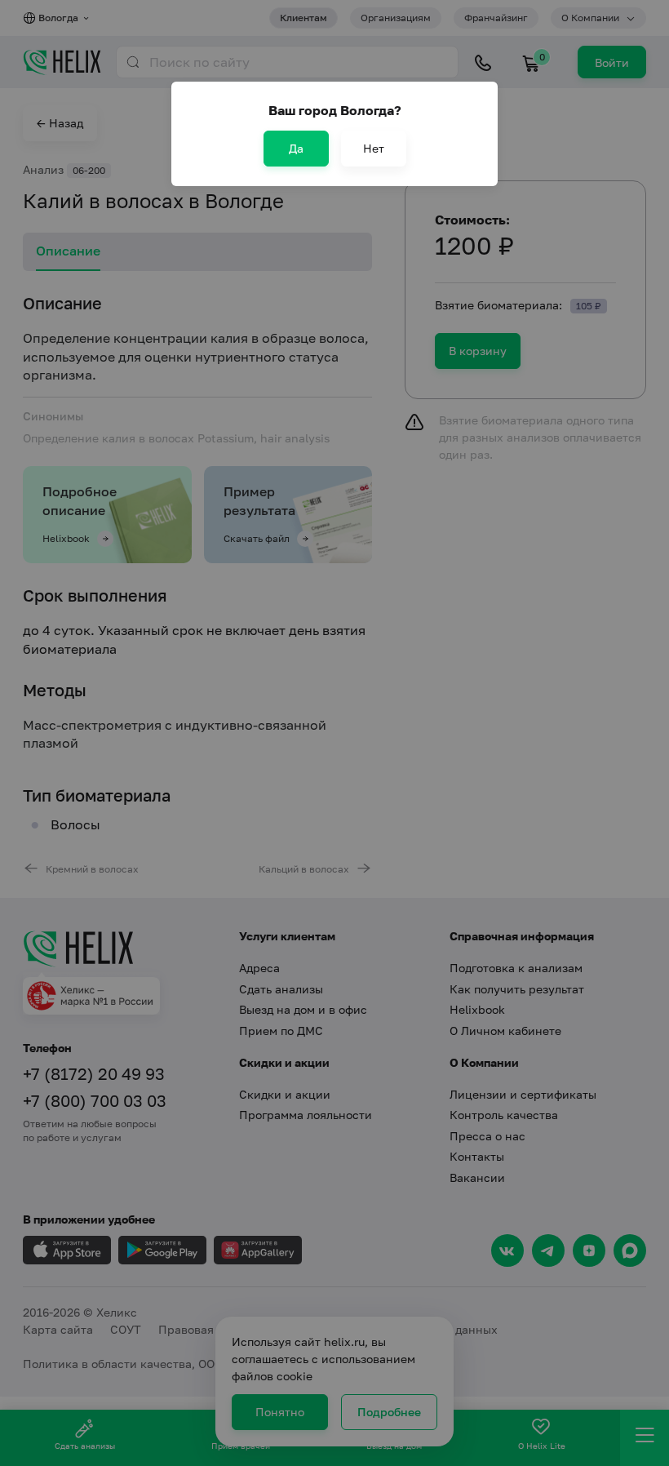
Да (296, 148)
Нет (373, 148)
